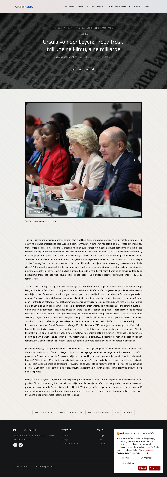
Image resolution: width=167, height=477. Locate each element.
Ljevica (101, 439)
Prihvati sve (155, 468)
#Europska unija (43, 412)
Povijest (101, 6)
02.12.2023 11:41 (87, 56)
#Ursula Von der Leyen (70, 412)
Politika (90, 6)
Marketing (129, 463)
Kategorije (134, 6)
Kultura (102, 443)
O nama (146, 6)
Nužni (127, 458)
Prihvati (142, 468)
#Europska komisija (98, 412)
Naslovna (69, 6)
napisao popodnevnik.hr (65, 56)
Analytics (148, 458)
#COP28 (128, 412)
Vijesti (80, 6)
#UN (116, 412)
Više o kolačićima (146, 450)
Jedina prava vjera (117, 6)
